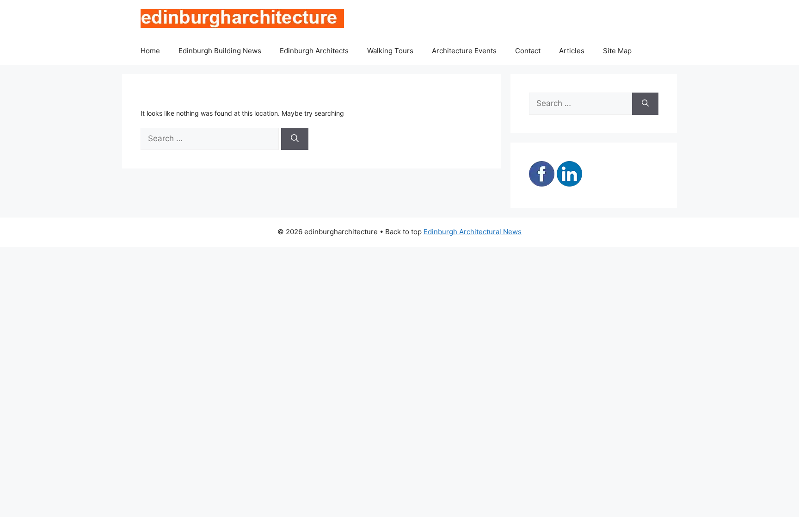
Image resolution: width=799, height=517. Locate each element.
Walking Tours (390, 50)
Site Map (617, 50)
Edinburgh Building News (219, 50)
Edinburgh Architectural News (473, 231)
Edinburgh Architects (314, 50)
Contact (528, 50)
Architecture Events (464, 50)
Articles (571, 50)
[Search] (294, 139)
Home (150, 50)
